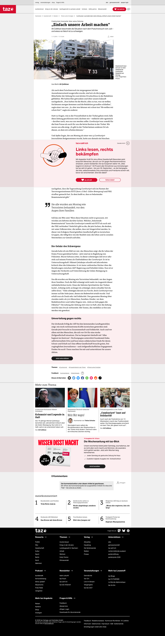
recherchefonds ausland (117, 551)
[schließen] (128, 143)
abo (109, 542)
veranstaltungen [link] (45, 2)
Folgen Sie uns (112, 531)
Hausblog (87, 545)
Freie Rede (39, 588)
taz (41, 530)
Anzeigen (38, 613)
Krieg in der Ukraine (67, 545)
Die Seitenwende (90, 548)
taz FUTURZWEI (113, 579)
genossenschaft (114, 545)
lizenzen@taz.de (49, 623)
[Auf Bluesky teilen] (78, 377)
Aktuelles (87, 542)
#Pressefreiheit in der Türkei (77, 367)
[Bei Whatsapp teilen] (86, 377)
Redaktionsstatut (98, 621)
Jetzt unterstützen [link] (62, 358)
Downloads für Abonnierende (70, 612)
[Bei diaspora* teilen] (91, 377)
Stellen (86, 551)
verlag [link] (37, 2)
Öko (36, 545)
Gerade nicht (121, 143)
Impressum (106, 624)
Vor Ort (86, 579)
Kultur (37, 551)
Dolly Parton (64, 557)
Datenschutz (96, 624)
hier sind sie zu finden (73, 488)
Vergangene (88, 585)
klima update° (40, 582)
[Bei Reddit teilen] (95, 377)
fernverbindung (40, 579)
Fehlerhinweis (75, 373)
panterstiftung (113, 554)
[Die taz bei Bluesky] (123, 531)
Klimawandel (64, 560)
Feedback (63, 603)
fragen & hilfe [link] (60, 2)
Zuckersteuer (64, 542)
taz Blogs (111, 576)
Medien (55, 16)
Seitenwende (118, 624)
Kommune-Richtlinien (113, 621)
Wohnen (62, 554)
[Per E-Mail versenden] (69, 377)
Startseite (38, 16)
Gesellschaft (47, 16)
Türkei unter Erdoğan (67, 16)
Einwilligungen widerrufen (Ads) (95, 627)
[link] (40, 9)
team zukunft (64, 576)
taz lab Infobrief (65, 585)
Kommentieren (65, 373)
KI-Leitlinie (125, 621)
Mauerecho (39, 585)
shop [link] (53, 2)
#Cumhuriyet (63, 367)
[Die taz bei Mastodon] (119, 531)
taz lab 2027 (88, 588)
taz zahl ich (112, 548)
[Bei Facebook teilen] (82, 377)
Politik (37, 542)
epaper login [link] (124, 2)
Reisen (37, 604)
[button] (128, 9)
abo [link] (107, 2)
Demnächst (88, 576)
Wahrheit (38, 563)
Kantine (38, 607)
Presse (86, 554)
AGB (112, 624)
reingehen (38, 591)
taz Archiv (111, 585)
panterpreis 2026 (114, 557)
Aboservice (64, 606)
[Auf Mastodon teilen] (73, 377)
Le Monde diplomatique (116, 582)
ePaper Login (64, 609)
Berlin (37, 557)
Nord (37, 560)
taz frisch (63, 579)
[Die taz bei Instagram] (128, 531)
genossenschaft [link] (114, 2)
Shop (37, 610)
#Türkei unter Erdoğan (94, 367)
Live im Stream (89, 582)
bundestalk (39, 576)
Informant (87, 624)
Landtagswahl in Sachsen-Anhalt (69, 549)
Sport (37, 554)
